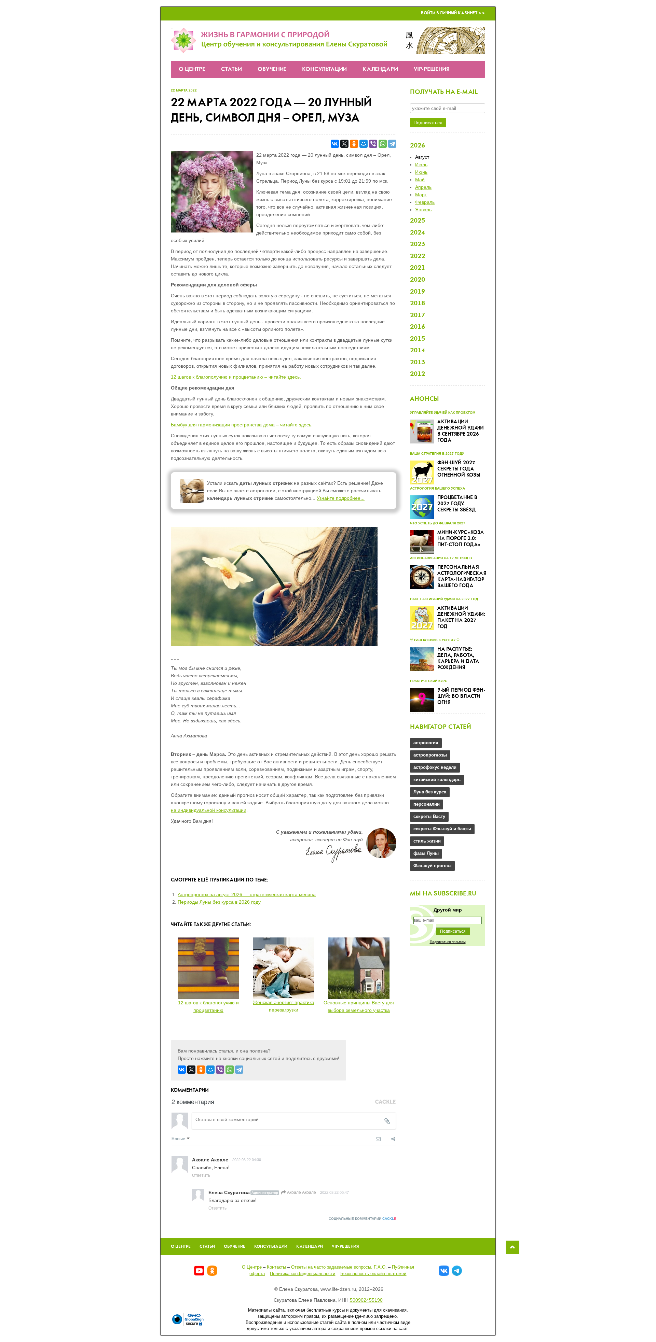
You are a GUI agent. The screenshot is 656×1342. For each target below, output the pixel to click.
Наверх (512, 1247)
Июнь (421, 172)
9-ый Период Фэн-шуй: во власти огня (461, 696)
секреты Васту (429, 816)
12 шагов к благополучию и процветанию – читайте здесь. (236, 377)
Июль (421, 164)
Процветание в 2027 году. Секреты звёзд (457, 503)
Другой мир (448, 910)
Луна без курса (429, 791)
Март (421, 194)
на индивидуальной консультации (208, 810)
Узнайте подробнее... (341, 498)
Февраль (425, 202)
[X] (344, 144)
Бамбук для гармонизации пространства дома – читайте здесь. (242, 424)
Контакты (276, 1267)
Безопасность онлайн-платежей (373, 1273)
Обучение (272, 69)
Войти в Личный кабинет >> (453, 13)
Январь (423, 209)
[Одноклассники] (354, 144)
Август (422, 157)
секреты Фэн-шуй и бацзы (442, 828)
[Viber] (373, 144)
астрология (425, 742)
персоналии (426, 804)
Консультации (324, 69)
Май (420, 179)
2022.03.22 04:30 (246, 1159)
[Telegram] (392, 144)
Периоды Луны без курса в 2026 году (219, 902)
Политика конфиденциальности (302, 1273)
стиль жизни (427, 841)
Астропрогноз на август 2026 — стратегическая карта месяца (247, 894)
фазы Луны (426, 853)
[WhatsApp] (383, 144)
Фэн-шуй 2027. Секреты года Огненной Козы (458, 469)
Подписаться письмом (448, 942)
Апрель (423, 187)
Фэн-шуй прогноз (432, 865)
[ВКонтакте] (335, 144)
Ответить (201, 1175)
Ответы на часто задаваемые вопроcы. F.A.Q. (339, 1267)
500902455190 (366, 1300)
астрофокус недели (434, 767)
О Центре (192, 69)
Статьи (231, 69)
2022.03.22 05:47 (334, 1192)
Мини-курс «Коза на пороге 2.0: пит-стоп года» (460, 538)
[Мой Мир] (363, 144)
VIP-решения (432, 69)
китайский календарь (437, 779)
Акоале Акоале (301, 1192)
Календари (380, 69)
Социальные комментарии (362, 1218)
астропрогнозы (430, 755)
